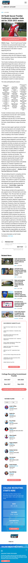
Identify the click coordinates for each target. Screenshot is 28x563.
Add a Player (14, 528)
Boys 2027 (7, 384)
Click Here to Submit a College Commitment (14, 389)
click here (10, 236)
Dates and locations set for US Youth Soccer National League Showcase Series (19, 283)
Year (13, 402)
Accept (5, 561)
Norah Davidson (13, 464)
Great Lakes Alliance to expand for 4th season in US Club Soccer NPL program (19, 314)
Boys (15, 288)
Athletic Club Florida (14, 452)
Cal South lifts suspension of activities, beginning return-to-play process (20, 294)
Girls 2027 (7, 379)
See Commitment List (14, 480)
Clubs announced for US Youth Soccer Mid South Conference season (19, 261)
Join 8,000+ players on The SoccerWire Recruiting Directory (14, 39)
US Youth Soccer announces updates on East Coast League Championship (20, 304)
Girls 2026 (21, 379)
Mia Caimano (12, 457)
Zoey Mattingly (12, 472)
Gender (6, 402)
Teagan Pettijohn (13, 442)
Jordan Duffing (12, 406)
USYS (2, 12)
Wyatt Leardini (12, 428)
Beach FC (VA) (12, 437)
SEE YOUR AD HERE (14, 366)
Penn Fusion (12, 467)
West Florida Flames (14, 459)
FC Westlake (12, 445)
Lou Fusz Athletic (13, 408)
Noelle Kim (12, 413)
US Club (16, 318)
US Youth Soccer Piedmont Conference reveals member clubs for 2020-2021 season (20, 272)
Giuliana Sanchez (13, 450)
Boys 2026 (21, 384)
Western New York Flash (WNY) (16, 430)
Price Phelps (12, 420)
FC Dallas (11, 474)
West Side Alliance (13, 423)
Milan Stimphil (12, 435)
